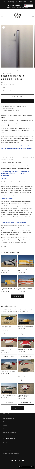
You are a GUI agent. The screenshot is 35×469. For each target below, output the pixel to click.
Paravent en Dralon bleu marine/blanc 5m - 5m (6, 269)
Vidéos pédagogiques (8, 418)
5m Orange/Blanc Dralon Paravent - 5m (26, 289)
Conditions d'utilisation (9, 450)
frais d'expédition (7, 429)
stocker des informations (9, 432)
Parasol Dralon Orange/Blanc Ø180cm (7, 349)
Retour (5, 425)
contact (5, 446)
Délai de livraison (7, 421)
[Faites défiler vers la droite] (21, 70)
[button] (2, 16)
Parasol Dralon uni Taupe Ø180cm (25, 373)
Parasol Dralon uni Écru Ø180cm (8, 371)
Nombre (3, 87)
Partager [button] (5, 246)
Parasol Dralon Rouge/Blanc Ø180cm (26, 349)
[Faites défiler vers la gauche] (14, 70)
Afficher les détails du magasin (11, 110)
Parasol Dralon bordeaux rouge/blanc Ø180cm (23, 396)
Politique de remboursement (11, 453)
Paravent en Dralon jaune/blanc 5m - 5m (26, 269)
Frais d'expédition (11, 84)
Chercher (5, 442)
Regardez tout (18, 296)
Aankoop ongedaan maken (26, 467)
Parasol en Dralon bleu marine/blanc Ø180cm (6, 327)
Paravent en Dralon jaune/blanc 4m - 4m (9, 289)
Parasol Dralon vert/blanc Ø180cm (8, 395)
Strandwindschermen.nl (15, 467)
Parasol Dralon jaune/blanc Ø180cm (26, 326)
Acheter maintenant (17, 101)
